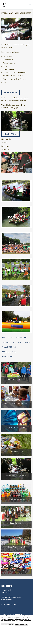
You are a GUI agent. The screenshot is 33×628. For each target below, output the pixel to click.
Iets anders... (8, 356)
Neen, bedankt (21, 624)
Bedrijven (16, 217)
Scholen (16, 243)
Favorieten (7, 338)
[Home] (3, 5)
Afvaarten (21, 338)
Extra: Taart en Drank (16, 379)
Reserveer (11, 92)
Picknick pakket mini (16, 451)
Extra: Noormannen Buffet (16, 475)
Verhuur (16, 321)
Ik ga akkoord (7, 624)
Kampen (16, 295)
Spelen (5, 342)
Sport (27, 342)
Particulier (16, 191)
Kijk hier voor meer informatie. (23, 620)
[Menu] (30, 5)
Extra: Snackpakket (16, 571)
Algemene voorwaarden (11, 614)
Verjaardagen (16, 269)
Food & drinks (9, 352)
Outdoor (16, 342)
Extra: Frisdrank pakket (16, 499)
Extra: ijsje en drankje (16, 427)
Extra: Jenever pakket (16, 547)
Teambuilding (9, 347)
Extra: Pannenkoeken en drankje (16, 403)
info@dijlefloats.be (7, 600)
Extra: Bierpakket (16, 523)
